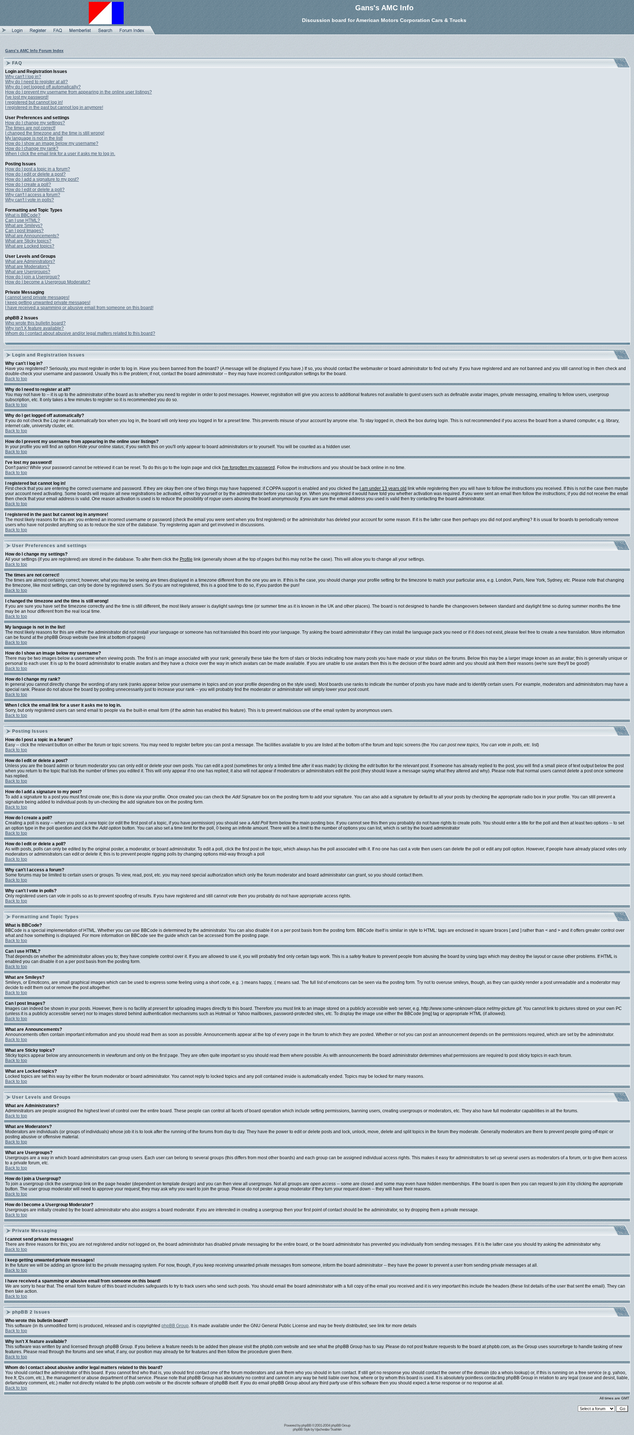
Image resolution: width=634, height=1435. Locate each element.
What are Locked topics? (29, 246)
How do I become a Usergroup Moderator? (47, 282)
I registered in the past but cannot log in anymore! (54, 107)
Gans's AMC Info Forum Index (34, 50)
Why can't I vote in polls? (29, 199)
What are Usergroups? (27, 271)
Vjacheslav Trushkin (328, 1429)
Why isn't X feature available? (34, 328)
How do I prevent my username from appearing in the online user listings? (78, 92)
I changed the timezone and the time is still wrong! (54, 133)
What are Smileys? (24, 225)
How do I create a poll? (28, 184)
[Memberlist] (80, 33)
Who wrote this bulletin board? (35, 323)
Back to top (16, 378)
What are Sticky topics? (28, 241)
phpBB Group (175, 1325)
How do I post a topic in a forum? (37, 169)
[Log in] (17, 33)
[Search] (105, 33)
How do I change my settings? (35, 122)
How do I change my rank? (31, 148)
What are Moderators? (27, 266)
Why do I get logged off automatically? (43, 86)
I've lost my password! (26, 97)
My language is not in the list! (34, 138)
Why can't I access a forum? (32, 194)
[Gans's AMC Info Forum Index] (132, 33)
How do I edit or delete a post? (35, 174)
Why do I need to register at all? (36, 81)
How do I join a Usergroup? (32, 276)
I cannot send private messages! (37, 297)
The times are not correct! (30, 128)
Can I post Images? (24, 230)
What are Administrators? (30, 261)
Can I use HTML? (22, 220)
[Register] (38, 33)
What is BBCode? (22, 215)
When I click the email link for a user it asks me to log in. (60, 153)
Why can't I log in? (23, 76)
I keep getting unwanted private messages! (47, 302)
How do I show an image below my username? (51, 143)
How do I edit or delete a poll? (35, 189)
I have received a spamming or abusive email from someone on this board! (79, 307)
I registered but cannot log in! (34, 102)
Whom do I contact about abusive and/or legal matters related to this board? (80, 333)
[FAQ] (58, 33)
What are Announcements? (32, 235)
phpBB (306, 1425)
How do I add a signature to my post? (42, 179)
